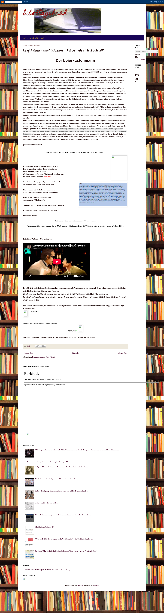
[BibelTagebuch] (33, 439)
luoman (80, 585)
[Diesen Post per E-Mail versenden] (36, 346)
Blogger (95, 585)
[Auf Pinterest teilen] (45, 346)
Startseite (75, 353)
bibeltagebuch (45, 13)
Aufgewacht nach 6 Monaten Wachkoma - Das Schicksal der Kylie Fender (62, 467)
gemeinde (45, 569)
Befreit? (54, 570)
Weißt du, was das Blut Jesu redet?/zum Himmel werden (55, 478)
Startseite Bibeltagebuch (33, 38)
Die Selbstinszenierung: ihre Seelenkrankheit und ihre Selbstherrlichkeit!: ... (63, 515)
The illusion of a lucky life (44, 527)
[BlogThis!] (38, 346)
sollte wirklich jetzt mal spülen (46, 503)
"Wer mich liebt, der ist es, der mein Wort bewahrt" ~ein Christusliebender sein (64, 539)
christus (35, 569)
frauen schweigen (66, 570)
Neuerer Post (28, 353)
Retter (59, 570)
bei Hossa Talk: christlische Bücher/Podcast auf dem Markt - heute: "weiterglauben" (66, 551)
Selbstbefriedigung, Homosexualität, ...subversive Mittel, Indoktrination (61, 491)
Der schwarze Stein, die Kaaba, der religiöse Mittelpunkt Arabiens (51, 461)
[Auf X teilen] (40, 346)
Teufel (26, 569)
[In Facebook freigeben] (43, 346)
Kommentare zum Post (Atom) (43, 357)
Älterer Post (122, 353)
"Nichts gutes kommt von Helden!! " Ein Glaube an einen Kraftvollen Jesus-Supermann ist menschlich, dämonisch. (77, 450)
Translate (143, 59)
